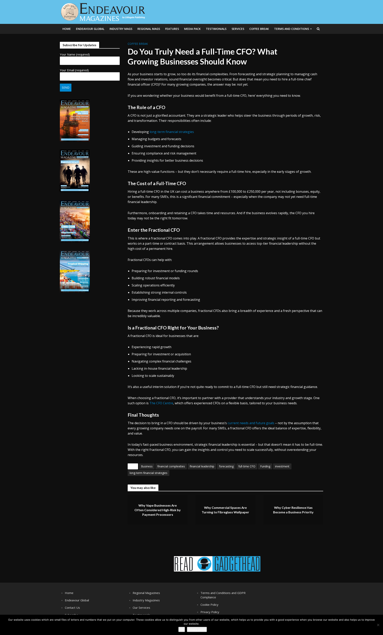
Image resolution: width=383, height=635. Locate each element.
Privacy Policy (209, 612)
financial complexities (171, 466)
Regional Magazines (146, 593)
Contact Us (72, 608)
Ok (181, 629)
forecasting (226, 466)
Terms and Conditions (291, 29)
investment (282, 466)
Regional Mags (148, 29)
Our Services (141, 608)
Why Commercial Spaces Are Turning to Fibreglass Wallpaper (225, 510)
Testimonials (216, 29)
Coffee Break (259, 29)
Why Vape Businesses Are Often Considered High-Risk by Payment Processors (157, 509)
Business (147, 466)
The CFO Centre (161, 403)
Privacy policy (197, 629)
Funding (265, 466)
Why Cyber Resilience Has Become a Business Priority (293, 510)
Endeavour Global (90, 29)
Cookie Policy (209, 605)
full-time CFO (246, 466)
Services (238, 29)
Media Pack (192, 29)
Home (66, 29)
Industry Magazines (146, 600)
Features (172, 29)
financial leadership (202, 466)
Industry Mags (121, 29)
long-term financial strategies (172, 132)
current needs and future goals (251, 423)
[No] (378, 625)
